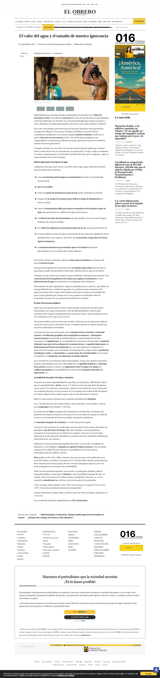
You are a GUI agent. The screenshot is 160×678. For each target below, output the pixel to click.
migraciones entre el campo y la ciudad (81, 366)
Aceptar (148, 673)
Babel (100, 21)
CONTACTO (98, 537)
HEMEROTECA (99, 556)
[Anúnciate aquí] (130, 51)
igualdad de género (88, 363)
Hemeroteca (88, 662)
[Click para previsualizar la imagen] (71, 78)
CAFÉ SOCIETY (73, 544)
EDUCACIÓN (73, 531)
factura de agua (47, 262)
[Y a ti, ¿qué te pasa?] (130, 107)
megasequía (43, 406)
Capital (39, 21)
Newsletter (97, 662)
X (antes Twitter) (72, 665)
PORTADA (97, 531)
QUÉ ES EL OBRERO (101, 534)
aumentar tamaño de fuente (28, 55)
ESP (84, 4)
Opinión (27, 21)
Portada (37, 662)
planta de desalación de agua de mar (61, 192)
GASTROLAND (73, 537)
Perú (36, 457)
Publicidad (79, 662)
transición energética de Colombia (51, 422)
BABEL (70, 540)
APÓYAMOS (137, 645)
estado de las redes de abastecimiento (55, 218)
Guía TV (90, 665)
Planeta (63, 21)
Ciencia (85, 21)
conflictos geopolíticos (43, 369)
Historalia (47, 544)
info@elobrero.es (86, 635)
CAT (96, 4)
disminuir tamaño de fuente (26, 55)
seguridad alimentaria (96, 344)
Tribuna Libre (23, 540)
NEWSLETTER (99, 540)
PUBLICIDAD (99, 553)
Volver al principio (28, 646)
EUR (88, 4)
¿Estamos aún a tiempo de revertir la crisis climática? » (51, 517)
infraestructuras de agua (44, 281)
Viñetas (20, 547)
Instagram (82, 665)
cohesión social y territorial (81, 332)
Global (33, 21)
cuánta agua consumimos (80, 260)
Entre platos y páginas (51, 550)
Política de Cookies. (66, 675)
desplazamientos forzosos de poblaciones (51, 347)
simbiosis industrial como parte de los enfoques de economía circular (71, 342)
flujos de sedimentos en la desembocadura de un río (64, 227)
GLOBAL (20, 556)
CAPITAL (20, 559)
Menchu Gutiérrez (84, 134)
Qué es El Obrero (47, 662)
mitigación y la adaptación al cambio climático (68, 355)
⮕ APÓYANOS (139, 21)
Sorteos (97, 665)
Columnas (21, 537)
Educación (77, 21)
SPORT (70, 547)
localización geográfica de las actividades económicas (66, 335)
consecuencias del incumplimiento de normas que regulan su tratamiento (65, 278)
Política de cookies (58, 665)
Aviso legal (106, 662)
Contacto (57, 662)
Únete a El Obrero (67, 662)
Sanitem (70, 21)
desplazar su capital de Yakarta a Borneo (76, 446)
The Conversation (79, 500)
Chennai (66, 474)
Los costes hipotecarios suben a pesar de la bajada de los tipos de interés (129, 203)
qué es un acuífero (45, 186)
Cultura (57, 21)
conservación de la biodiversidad (82, 353)
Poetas (46, 540)
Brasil (58, 385)
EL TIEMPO (72, 550)
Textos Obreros (49, 547)
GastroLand (93, 21)
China (51, 411)
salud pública (59, 353)
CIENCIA (71, 534)
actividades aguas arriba (82, 267)
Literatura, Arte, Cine (51, 537)
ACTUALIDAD (22, 531)
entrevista (67, 117)
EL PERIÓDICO (57, 645)
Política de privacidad (118, 662)
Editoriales (21, 544)
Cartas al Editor (23, 553)
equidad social (53, 341)
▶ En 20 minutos (117, 21)
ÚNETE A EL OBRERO (101, 550)
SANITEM (46, 556)
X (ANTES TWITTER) (101, 544)
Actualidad (19, 21)
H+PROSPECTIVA (49, 531)
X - (76, 645)
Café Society (107, 21)
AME (92, 4)
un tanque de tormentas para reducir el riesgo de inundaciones (73, 198)
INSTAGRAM (98, 547)
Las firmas (21, 550)
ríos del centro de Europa (54, 430)
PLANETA (46, 553)
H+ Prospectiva (48, 21)
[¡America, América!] (130, 81)
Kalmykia (92, 398)
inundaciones (49, 480)
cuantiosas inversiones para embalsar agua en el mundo (63, 247)
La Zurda (104, 665)
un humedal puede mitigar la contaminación (62, 177)
